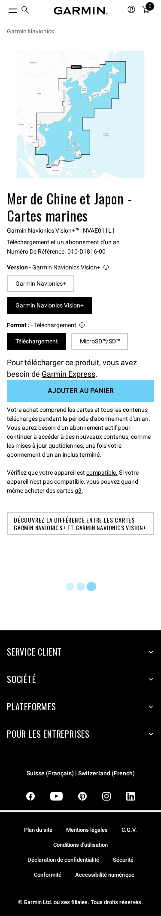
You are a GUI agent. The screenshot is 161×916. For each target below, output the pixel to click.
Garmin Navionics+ (40, 283)
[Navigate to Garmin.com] (81, 10)
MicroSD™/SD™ (100, 341)
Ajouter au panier (81, 391)
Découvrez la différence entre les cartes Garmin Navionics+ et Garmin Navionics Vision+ (80, 523)
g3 (78, 490)
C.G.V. (129, 830)
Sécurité (123, 860)
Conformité (47, 875)
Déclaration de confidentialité (63, 860)
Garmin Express (68, 373)
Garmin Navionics (30, 31)
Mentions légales (87, 830)
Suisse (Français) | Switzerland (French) (81, 773)
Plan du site (38, 830)
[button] (58, 267)
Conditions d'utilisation (80, 845)
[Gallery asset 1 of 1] (80, 114)
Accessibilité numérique (104, 875)
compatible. (102, 472)
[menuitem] (25, 11)
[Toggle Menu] (5, 8)
